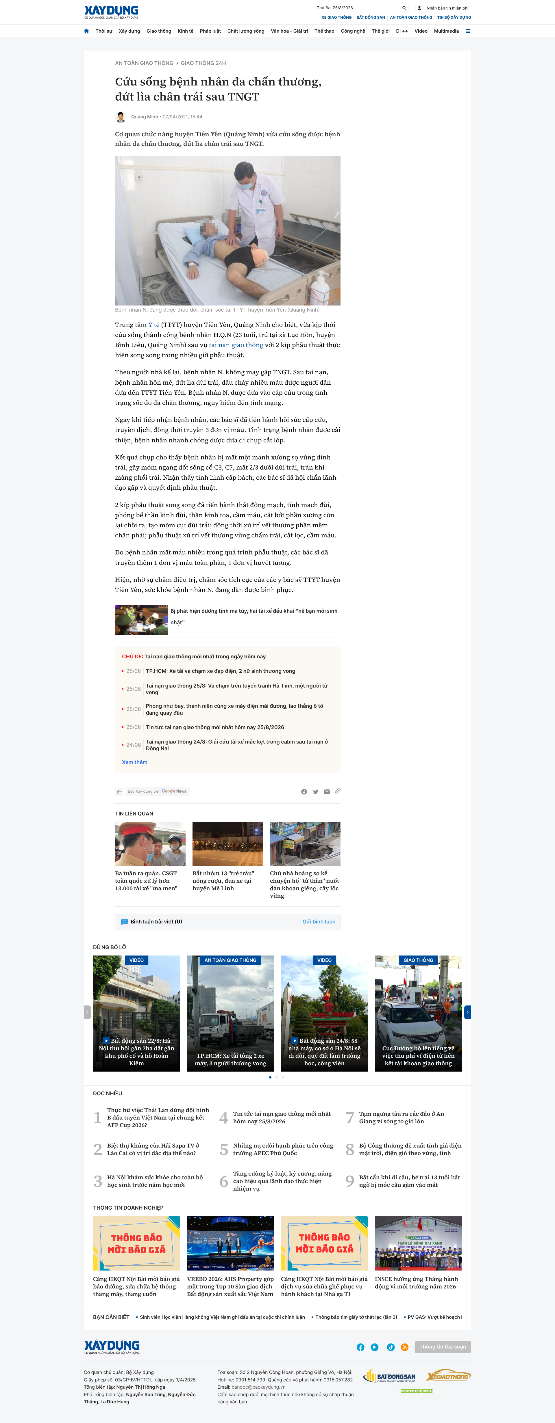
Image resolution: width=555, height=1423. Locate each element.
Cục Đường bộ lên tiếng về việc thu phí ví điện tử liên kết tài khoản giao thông (418, 1055)
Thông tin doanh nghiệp (128, 1208)
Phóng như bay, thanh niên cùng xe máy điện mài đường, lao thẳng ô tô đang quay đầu (234, 709)
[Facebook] (304, 791)
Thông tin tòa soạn (442, 1347)
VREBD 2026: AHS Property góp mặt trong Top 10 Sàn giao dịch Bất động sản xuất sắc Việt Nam (230, 1286)
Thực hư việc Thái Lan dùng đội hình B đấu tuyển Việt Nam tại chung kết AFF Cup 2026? (158, 1117)
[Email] (327, 791)
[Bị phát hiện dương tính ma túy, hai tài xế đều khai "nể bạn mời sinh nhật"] (141, 620)
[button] (270, 1077)
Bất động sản (371, 17)
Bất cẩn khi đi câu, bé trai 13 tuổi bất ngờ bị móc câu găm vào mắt (409, 1181)
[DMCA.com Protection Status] (416, 1391)
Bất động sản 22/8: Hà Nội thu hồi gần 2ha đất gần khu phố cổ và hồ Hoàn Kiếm (136, 1052)
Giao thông (159, 31)
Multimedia (446, 31)
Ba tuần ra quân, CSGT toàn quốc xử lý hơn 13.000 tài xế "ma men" (146, 880)
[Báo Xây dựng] (111, 12)
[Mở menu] (468, 31)
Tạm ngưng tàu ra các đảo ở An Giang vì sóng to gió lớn (401, 1117)
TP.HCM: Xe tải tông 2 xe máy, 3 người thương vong (231, 1059)
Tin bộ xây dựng (454, 17)
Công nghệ (353, 31)
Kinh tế (186, 31)
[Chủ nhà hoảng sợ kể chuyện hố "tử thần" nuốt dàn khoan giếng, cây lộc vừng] (305, 844)
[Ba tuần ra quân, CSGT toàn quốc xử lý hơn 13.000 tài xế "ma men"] (150, 844)
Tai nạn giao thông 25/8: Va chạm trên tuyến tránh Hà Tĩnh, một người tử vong (237, 689)
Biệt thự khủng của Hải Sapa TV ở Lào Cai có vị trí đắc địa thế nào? (153, 1149)
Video (421, 31)
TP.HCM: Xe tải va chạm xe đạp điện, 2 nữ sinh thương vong (220, 671)
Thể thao (324, 31)
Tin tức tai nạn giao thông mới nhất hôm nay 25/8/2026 (215, 727)
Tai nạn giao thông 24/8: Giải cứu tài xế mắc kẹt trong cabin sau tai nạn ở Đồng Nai (237, 745)
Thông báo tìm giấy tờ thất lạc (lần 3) (356, 1317)
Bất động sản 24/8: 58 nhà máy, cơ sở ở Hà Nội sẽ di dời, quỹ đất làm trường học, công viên (324, 1052)
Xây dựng (129, 31)
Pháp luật (210, 31)
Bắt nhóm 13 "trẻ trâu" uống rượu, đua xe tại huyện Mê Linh (223, 880)
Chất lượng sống (245, 31)
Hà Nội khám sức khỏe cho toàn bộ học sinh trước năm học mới (155, 1181)
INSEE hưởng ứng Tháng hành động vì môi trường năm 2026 (416, 1282)
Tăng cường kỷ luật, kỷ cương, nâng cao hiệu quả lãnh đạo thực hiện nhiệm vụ (282, 1181)
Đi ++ (402, 31)
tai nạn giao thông (236, 345)
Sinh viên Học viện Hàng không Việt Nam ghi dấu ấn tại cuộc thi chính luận (222, 1317)
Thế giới (381, 31)
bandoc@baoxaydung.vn (259, 1387)
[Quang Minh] (121, 117)
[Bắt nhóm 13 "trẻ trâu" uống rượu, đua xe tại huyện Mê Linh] (228, 844)
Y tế (154, 325)
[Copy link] (338, 791)
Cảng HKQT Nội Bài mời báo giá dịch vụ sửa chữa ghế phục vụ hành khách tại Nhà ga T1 (324, 1286)
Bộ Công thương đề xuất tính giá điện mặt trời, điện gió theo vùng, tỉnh (410, 1149)
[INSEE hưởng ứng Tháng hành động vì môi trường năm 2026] (418, 1243)
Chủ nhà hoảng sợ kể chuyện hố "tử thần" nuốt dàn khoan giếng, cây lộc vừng (304, 884)
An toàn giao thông (411, 17)
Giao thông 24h (203, 63)
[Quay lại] (119, 792)
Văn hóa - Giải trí (289, 31)
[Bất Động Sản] (389, 1376)
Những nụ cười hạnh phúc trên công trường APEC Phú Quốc (283, 1149)
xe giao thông (336, 17)
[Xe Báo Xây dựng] (448, 1375)
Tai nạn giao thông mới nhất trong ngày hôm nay (205, 657)
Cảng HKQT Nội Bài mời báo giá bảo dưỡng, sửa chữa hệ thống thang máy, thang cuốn (136, 1286)
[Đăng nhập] (419, 8)
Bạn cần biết (111, 1317)
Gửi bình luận (319, 922)
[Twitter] (315, 791)
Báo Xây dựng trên (144, 791)
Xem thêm (134, 762)
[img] (228, 231)
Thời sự (103, 31)
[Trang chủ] (86, 31)
